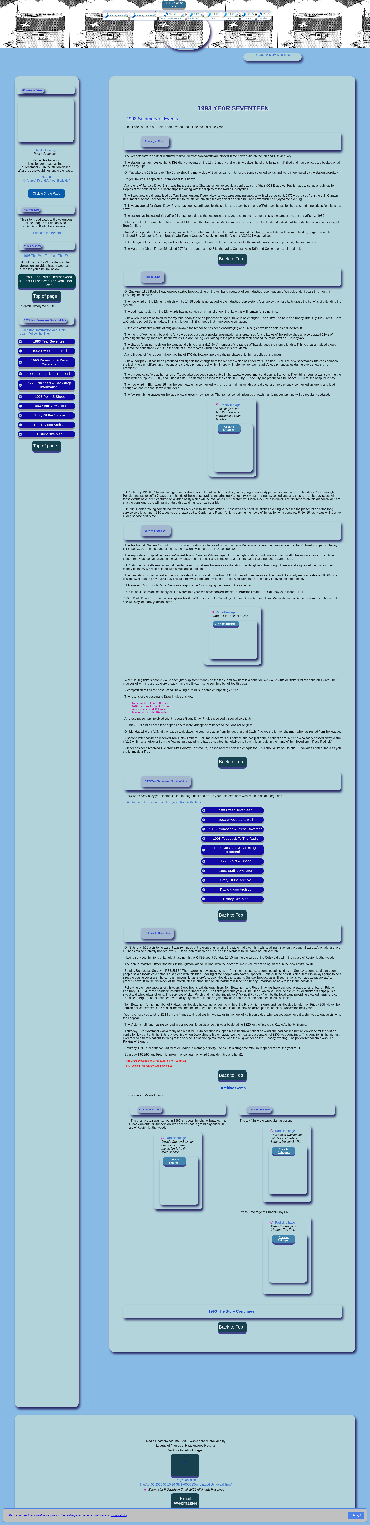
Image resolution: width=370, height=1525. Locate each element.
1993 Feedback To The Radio (49, 374)
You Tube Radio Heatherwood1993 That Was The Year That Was (49, 281)
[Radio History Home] (115, 16)
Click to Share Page (46, 193)
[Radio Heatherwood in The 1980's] (213, 16)
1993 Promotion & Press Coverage (50, 362)
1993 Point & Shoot (50, 397)
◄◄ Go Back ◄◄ (174, 4)
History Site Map (49, 434)
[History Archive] (143, 16)
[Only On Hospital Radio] (172, 16)
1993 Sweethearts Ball (49, 351)
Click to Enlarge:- (229, 428)
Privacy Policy (119, 1515)
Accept (356, 1515)
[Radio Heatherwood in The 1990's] (230, 16)
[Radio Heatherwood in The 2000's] (248, 16)
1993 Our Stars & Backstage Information (50, 385)
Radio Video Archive (49, 425)
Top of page (45, 296)
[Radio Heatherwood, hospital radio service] (185, 1465)
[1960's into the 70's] (195, 16)
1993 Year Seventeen (49, 341)
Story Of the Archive (49, 415)
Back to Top (231, 258)
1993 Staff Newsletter (49, 406)
